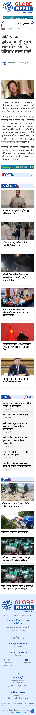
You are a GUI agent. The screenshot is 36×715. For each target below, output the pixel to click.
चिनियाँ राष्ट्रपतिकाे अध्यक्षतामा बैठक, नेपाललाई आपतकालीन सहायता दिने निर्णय (17, 347)
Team (9, 703)
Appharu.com (21, 713)
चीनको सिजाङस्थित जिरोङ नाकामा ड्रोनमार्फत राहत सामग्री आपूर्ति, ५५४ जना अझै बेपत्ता (17, 277)
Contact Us (31, 704)
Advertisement (17, 703)
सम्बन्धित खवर (9, 186)
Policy (26, 703)
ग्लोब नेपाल (11, 63)
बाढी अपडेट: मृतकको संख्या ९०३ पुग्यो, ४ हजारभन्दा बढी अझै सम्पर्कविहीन (15, 426)
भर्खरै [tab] (6, 397)
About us (4, 704)
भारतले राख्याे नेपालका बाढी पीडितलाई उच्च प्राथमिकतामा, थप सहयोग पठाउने (16, 312)
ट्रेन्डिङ (5, 479)
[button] (32, 24)
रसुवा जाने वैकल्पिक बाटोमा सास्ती (16, 415)
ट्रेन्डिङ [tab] (29, 397)
